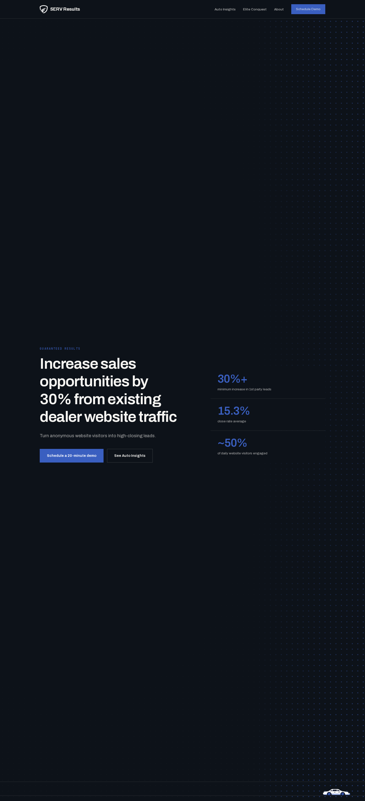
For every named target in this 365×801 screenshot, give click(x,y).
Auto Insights (225, 9)
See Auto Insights (130, 456)
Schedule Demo (308, 9)
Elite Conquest (255, 9)
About (279, 9)
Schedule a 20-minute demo (71, 456)
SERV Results (65, 9)
